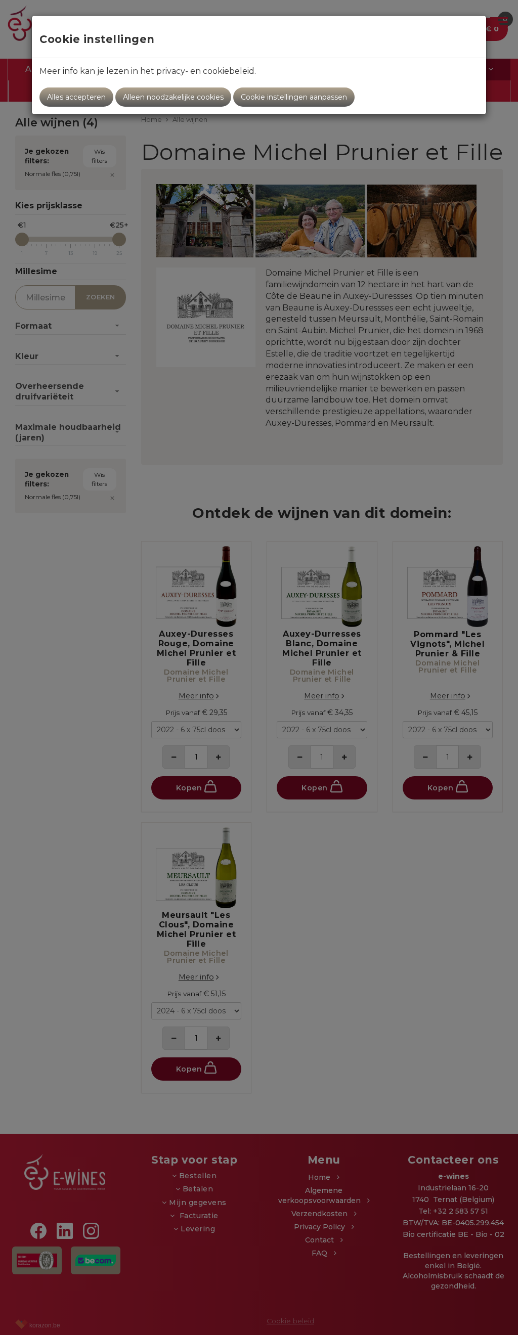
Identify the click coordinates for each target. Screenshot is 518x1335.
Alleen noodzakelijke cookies (173, 97)
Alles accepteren (76, 97)
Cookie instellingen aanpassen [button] (294, 97)
